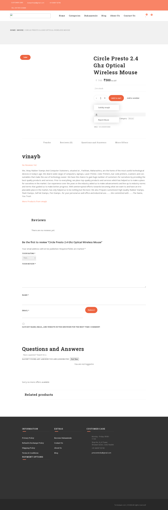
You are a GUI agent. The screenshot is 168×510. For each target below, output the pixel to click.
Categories (74, 15)
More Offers (121, 142)
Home (62, 15)
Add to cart (116, 98)
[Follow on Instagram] (155, 2)
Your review (29, 264)
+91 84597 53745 (55, 3)
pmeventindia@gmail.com (101, 453)
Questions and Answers (93, 142)
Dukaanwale (91, 15)
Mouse (20, 30)
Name (25, 295)
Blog (103, 15)
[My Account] (140, 16)
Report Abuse (103, 120)
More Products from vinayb (34, 201)
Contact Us (129, 15)
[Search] (155, 16)
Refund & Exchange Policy (33, 443)
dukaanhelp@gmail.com (35, 3)
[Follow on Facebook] (150, 2)
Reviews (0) (65, 142)
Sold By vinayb (104, 107)
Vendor (47, 142)
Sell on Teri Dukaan (18, 8)
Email (25, 310)
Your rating (28, 253)
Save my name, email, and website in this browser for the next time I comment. (61, 327)
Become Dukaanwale (63, 438)
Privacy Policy (28, 438)
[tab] (45, 142)
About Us (115, 15)
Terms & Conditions (30, 453)
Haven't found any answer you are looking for (45, 359)
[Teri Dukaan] (30, 15)
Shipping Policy (28, 448)
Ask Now (74, 359)
